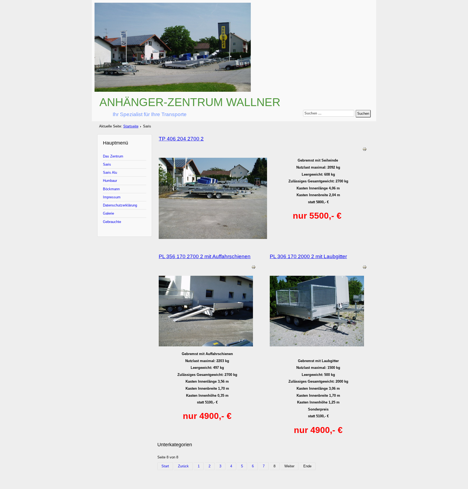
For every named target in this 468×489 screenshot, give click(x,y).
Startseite (130, 126)
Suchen (363, 113)
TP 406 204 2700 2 (181, 139)
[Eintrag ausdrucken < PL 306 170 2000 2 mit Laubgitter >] (364, 268)
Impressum (112, 197)
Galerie (108, 213)
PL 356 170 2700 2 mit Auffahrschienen (205, 256)
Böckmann (111, 189)
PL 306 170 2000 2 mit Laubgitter (308, 256)
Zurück (183, 466)
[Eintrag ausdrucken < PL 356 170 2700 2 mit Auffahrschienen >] (253, 268)
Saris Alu (110, 172)
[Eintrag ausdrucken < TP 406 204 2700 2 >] (364, 150)
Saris (107, 164)
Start (165, 466)
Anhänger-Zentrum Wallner (189, 102)
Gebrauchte (112, 222)
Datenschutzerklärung (120, 205)
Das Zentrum (113, 156)
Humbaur (110, 181)
